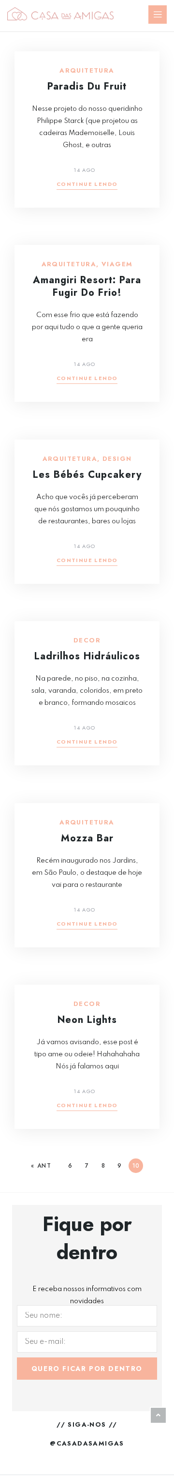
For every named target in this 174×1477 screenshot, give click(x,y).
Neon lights (87, 1020)
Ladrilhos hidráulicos (87, 656)
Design (116, 459)
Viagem (117, 264)
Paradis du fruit (87, 86)
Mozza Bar (87, 838)
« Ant (41, 1165)
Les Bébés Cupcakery (87, 475)
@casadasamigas (87, 1443)
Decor (87, 640)
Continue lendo (87, 185)
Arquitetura (86, 71)
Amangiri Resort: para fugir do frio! (87, 286)
